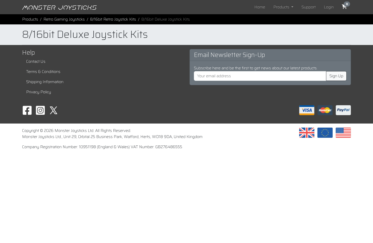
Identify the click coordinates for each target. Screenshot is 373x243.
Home (259, 7)
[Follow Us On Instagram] (40, 110)
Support (308, 7)
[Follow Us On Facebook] (27, 110)
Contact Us (35, 61)
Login (329, 7)
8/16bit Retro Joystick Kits (113, 19)
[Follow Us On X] (53, 110)
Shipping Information (44, 82)
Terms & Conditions (43, 71)
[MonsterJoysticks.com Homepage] (59, 7)
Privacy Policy (38, 92)
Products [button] (281, 7)
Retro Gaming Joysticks (64, 19)
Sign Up (336, 76)
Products (30, 19)
